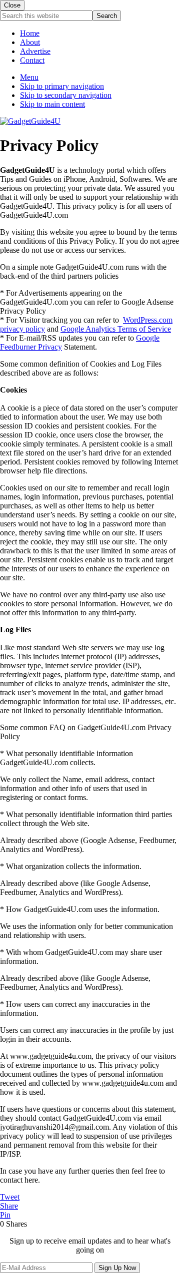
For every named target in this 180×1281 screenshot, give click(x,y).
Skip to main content (52, 104)
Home (30, 33)
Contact (32, 60)
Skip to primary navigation (62, 86)
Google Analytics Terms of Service (115, 329)
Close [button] (12, 5)
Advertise (35, 51)
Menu (29, 77)
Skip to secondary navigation (66, 95)
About (30, 42)
